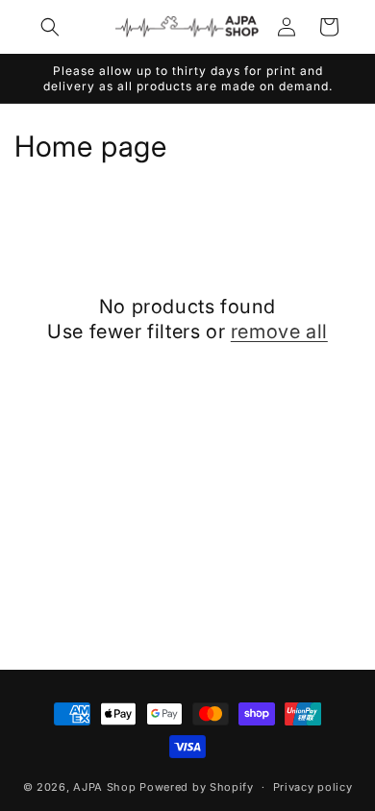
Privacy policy (313, 787)
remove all (279, 331)
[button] (50, 27)
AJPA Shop (104, 787)
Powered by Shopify (196, 787)
